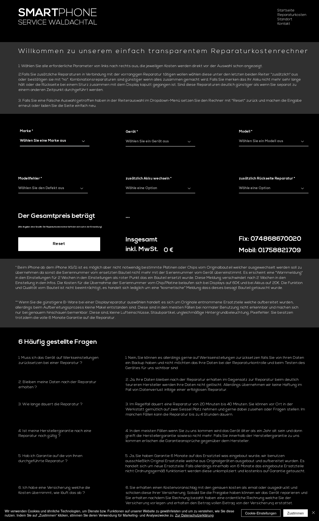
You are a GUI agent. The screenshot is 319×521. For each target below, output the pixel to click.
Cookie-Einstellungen (260, 513)
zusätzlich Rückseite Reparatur (266, 178)
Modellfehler (29, 178)
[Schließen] (313, 513)
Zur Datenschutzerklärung (194, 515)
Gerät (131, 132)
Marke (25, 131)
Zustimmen (295, 513)
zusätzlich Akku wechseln (148, 178)
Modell (244, 131)
